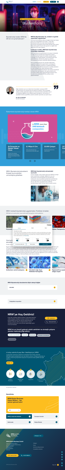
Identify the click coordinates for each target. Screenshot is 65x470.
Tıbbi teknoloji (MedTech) (45, 340)
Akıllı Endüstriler (26, 343)
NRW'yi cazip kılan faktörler (14, 416)
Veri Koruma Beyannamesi (38, 447)
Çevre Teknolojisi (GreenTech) (32, 340)
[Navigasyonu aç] (58, 2)
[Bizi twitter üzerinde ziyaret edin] (62, 452)
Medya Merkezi (38, 422)
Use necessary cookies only (19, 244)
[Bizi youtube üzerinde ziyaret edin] (62, 459)
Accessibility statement (38, 449)
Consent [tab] (19, 228)
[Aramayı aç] (51, 1)
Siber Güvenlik (32, 334)
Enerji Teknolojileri (21, 339)
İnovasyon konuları (39, 416)
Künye (34, 445)
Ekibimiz (45, 1)
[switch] (27, 240)
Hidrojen (40, 343)
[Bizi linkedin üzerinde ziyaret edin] (62, 454)
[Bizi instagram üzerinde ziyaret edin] (62, 457)
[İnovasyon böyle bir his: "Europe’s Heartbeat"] (37, 2)
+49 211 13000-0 (26, 455)
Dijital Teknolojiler (12, 338)
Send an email (13, 455)
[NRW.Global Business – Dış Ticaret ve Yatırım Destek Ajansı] (9, 2)
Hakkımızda (10, 422)
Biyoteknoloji (25, 334)
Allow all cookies (45, 244)
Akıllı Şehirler (18, 343)
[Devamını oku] (26, 270)
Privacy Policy (26, 235)
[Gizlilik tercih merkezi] (62, 465)
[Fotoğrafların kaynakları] (54, 301)
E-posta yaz (52, 318)
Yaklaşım (35, 443)
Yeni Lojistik (11, 343)
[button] (30, 161)
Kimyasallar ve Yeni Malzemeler (43, 335)
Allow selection (32, 244)
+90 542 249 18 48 (52, 321)
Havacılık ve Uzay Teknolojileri (14, 334)
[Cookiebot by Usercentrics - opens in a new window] (47, 225)
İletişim (8, 362)
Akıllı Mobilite (34, 343)
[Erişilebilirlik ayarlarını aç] (62, 463)
